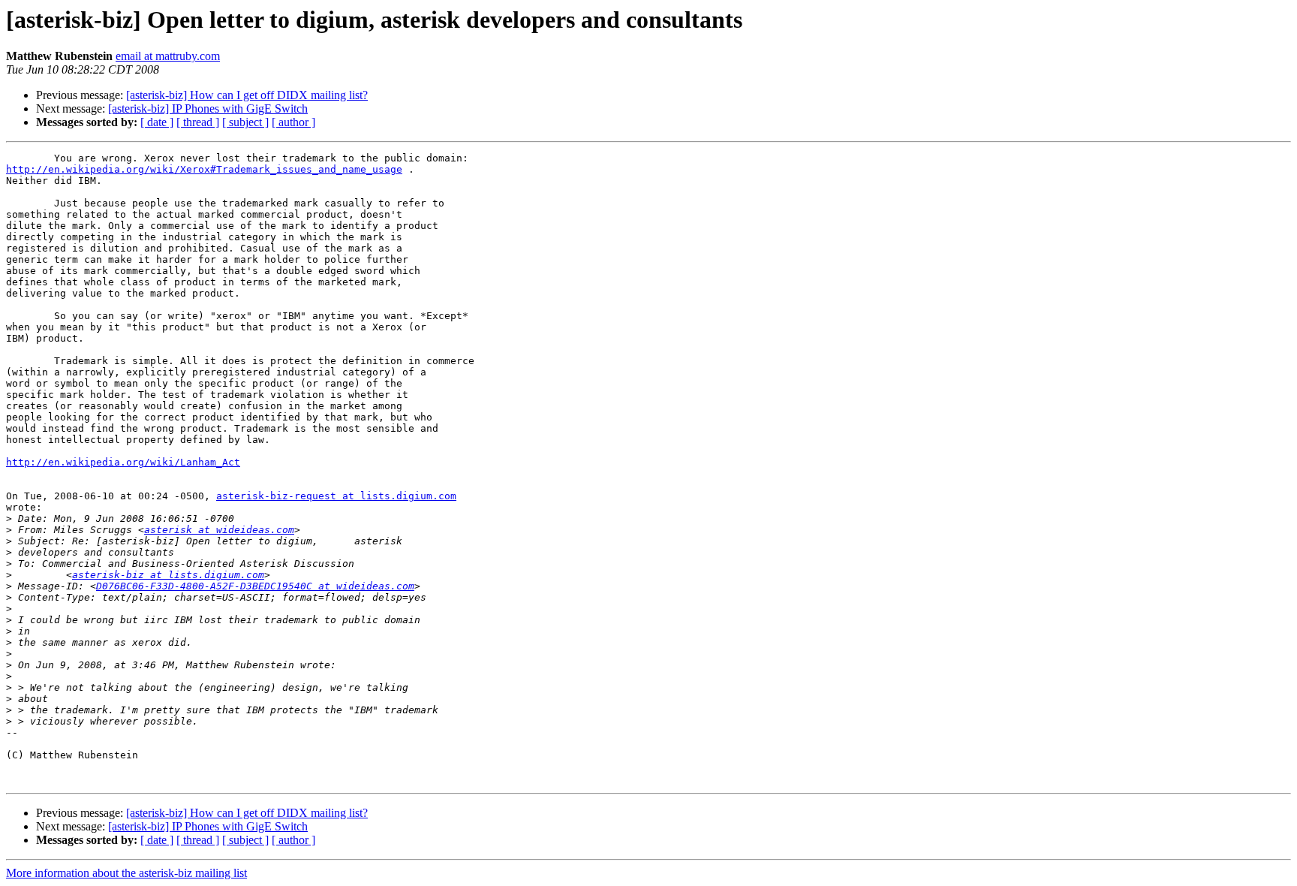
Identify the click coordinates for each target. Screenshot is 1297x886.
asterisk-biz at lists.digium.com (168, 574)
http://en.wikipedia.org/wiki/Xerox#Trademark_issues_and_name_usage (204, 169)
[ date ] (156, 122)
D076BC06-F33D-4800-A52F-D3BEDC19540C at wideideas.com (255, 586)
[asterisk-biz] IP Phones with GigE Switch (208, 108)
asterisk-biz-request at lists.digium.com (336, 496)
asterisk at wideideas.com (219, 529)
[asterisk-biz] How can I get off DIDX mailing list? (247, 95)
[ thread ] (197, 122)
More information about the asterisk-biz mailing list (126, 872)
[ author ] (293, 122)
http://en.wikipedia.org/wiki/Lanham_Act (123, 462)
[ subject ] (245, 122)
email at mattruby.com (168, 56)
